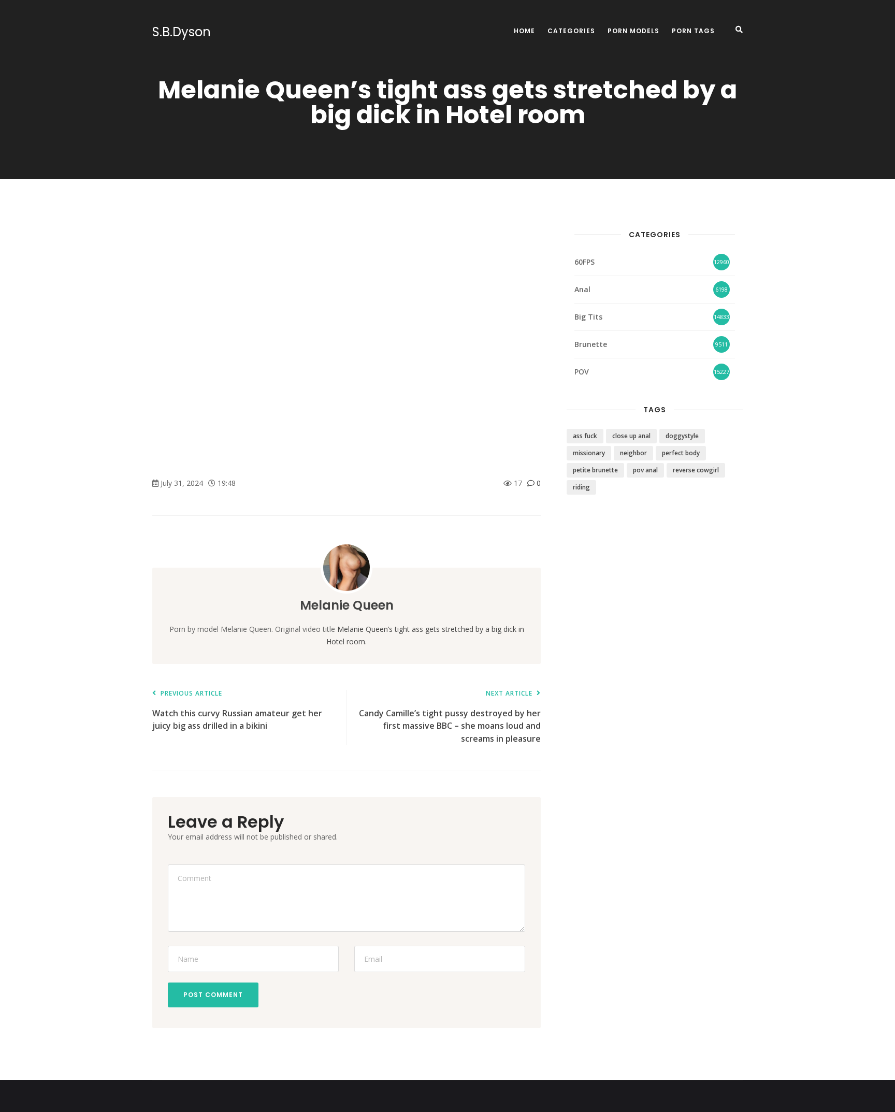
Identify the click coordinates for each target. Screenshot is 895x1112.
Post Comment (213, 994)
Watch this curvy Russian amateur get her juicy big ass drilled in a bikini (237, 711)
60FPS (584, 262)
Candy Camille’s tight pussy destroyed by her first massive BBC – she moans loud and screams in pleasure (450, 717)
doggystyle (682, 435)
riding (581, 487)
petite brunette (595, 470)
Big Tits (588, 317)
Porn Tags (693, 30)
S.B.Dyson (181, 32)
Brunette (590, 344)
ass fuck (585, 435)
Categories (571, 30)
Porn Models (633, 30)
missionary (589, 453)
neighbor (633, 453)
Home (524, 30)
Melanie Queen (347, 605)
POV (581, 372)
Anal (582, 289)
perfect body (681, 453)
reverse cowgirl (696, 470)
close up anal (631, 435)
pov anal (645, 470)
